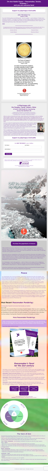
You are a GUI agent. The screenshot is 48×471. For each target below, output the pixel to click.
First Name (7, 145)
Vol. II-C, (29, 397)
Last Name (27, 145)
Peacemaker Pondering (22, 302)
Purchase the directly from (33, 388)
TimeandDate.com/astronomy (20, 28)
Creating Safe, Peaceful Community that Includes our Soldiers (15, 306)
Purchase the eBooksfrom (14, 388)
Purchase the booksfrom (24, 388)
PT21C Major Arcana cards (28, 396)
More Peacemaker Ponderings (24, 317)
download (13, 397)
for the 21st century (24, 365)
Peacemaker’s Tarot (24, 363)
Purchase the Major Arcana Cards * (24, 393)
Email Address (8, 149)
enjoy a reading (10, 384)
